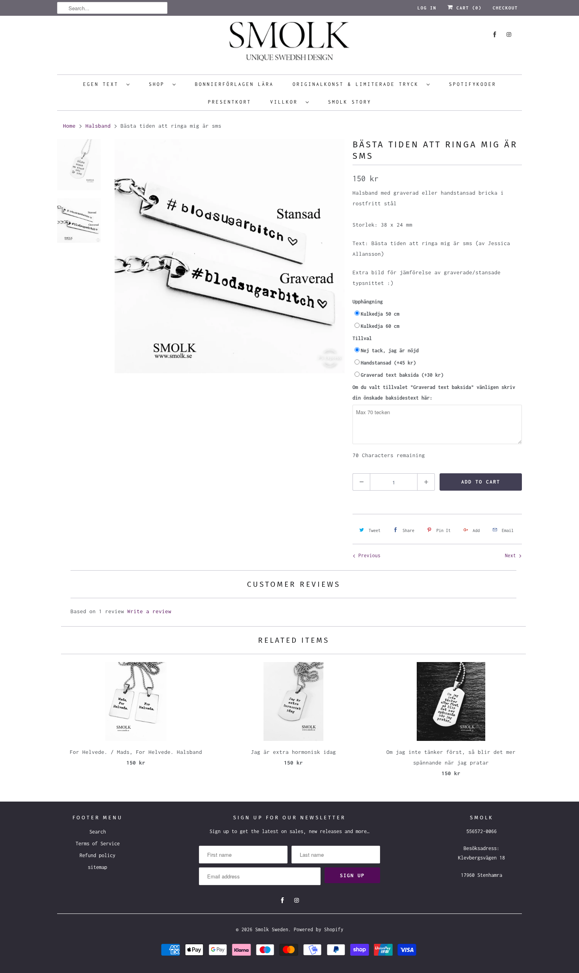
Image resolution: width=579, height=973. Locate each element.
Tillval (362, 338)
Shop (159, 84)
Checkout (505, 8)
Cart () (467, 8)
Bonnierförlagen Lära (234, 84)
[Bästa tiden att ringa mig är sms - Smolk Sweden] (230, 256)
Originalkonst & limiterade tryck (358, 84)
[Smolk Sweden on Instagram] (509, 34)
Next (512, 555)
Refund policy (97, 855)
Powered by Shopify (318, 929)
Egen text (102, 84)
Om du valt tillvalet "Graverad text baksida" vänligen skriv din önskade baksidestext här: (434, 392)
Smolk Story (349, 101)
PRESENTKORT (229, 101)
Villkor (286, 101)
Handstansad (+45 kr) (388, 363)
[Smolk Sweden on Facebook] (495, 34)
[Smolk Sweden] (289, 44)
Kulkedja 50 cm (380, 314)
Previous (368, 555)
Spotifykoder (472, 84)
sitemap (97, 867)
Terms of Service (98, 843)
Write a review (149, 611)
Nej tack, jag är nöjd (390, 350)
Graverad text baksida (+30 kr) (402, 375)
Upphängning (368, 302)
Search (97, 832)
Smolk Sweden (271, 929)
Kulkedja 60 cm (380, 326)
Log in (427, 8)
